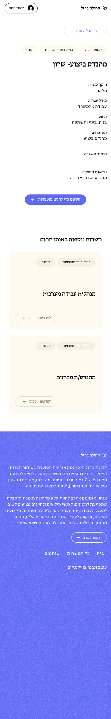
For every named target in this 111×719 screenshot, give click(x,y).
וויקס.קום (76, 567)
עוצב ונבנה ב (95, 567)
